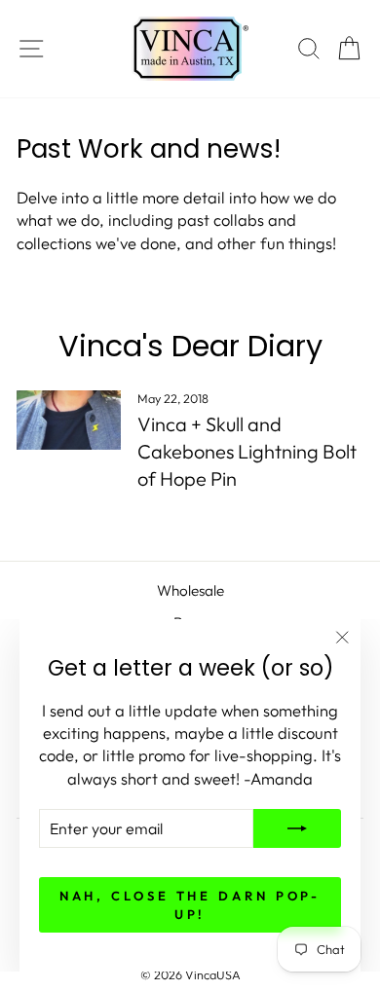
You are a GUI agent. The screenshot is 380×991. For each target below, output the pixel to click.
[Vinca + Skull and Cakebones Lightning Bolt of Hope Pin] (69, 419)
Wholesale (190, 590)
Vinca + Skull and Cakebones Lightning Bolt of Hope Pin (247, 451)
